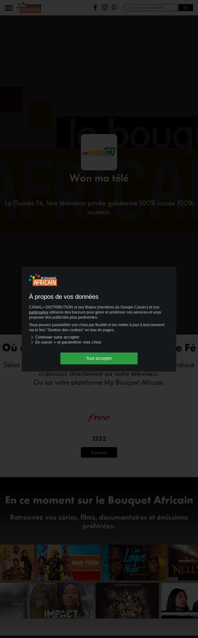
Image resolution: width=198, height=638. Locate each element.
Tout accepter (99, 358)
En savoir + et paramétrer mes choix (68, 342)
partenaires (38, 312)
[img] (32, 337)
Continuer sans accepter (57, 337)
